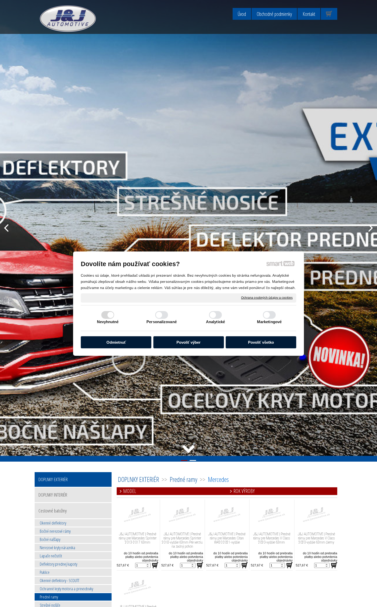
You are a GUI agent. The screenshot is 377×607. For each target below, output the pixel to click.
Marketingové (269, 322)
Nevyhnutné (108, 322)
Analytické (215, 322)
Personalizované (161, 322)
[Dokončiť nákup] (329, 14)
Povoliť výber (188, 342)
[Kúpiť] (155, 565)
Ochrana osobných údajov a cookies (267, 297)
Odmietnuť (116, 342)
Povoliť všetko (261, 342)
